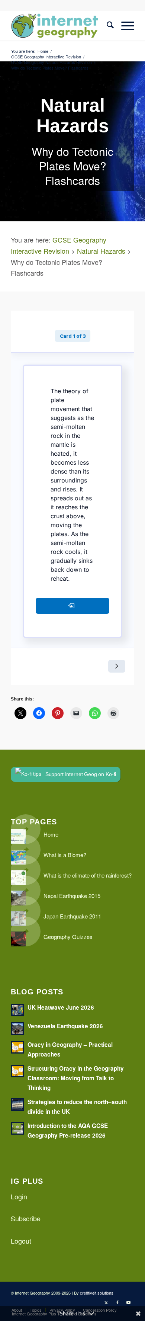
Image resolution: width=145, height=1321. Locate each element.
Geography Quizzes (68, 936)
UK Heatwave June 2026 (61, 1007)
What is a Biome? (65, 855)
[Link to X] (106, 1302)
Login (19, 1196)
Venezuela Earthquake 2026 (65, 1026)
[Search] (106, 26)
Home (51, 834)
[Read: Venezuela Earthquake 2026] (17, 1028)
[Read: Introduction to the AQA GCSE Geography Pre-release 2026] (17, 1128)
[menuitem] (106, 26)
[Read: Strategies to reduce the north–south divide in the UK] (17, 1104)
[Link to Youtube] (128, 1302)
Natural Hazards (101, 251)
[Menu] (124, 26)
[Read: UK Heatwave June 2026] (17, 1010)
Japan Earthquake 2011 (72, 916)
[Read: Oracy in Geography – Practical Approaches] (17, 1047)
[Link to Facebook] (117, 1302)
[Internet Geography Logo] (60, 26)
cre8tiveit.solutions (96, 1293)
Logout (21, 1240)
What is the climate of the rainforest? (88, 875)
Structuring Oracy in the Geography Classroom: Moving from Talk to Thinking (76, 1078)
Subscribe (26, 1218)
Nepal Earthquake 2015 (72, 896)
